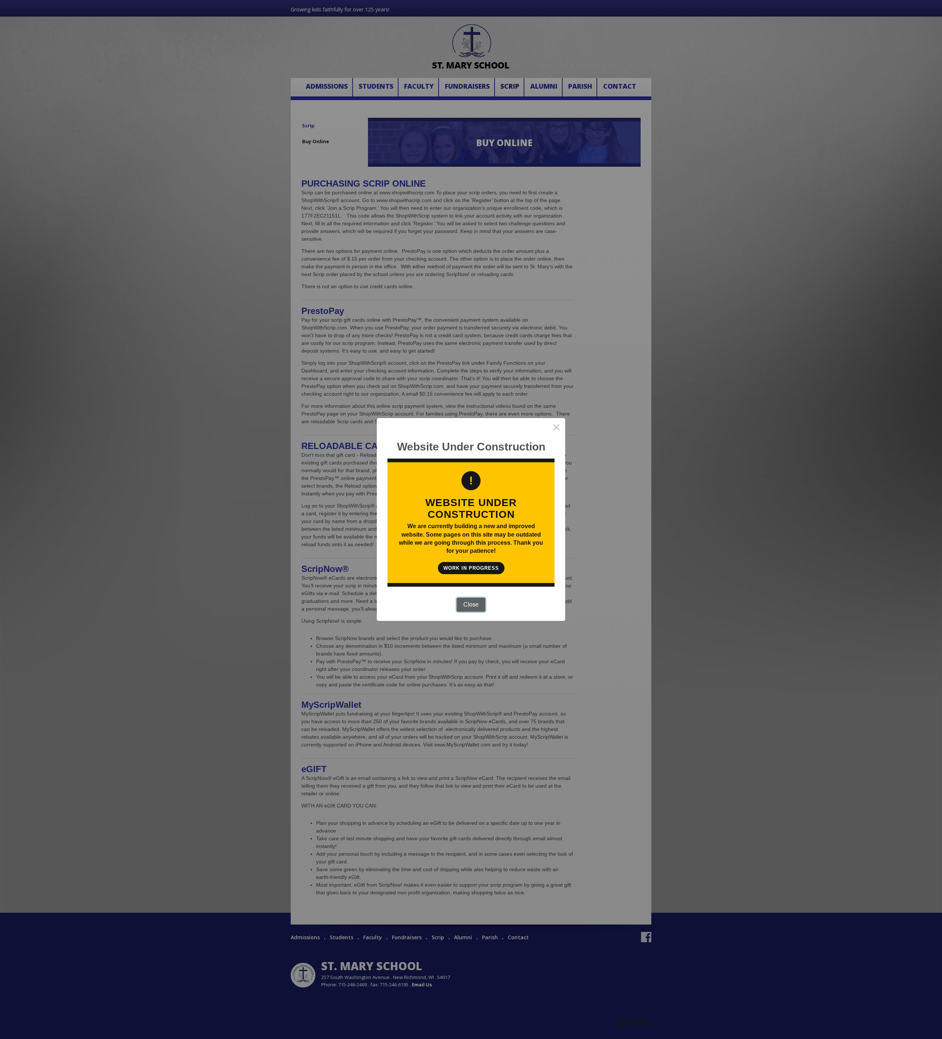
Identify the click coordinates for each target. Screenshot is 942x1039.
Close (471, 604)
